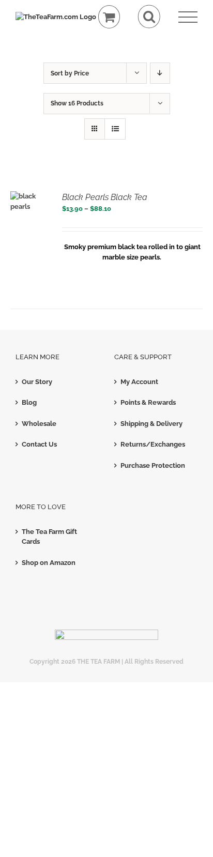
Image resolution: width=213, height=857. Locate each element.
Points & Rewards (148, 402)
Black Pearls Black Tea (104, 197)
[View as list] (115, 129)
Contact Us (39, 444)
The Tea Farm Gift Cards (49, 537)
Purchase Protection (152, 465)
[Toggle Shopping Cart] (109, 16)
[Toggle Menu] (187, 17)
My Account (139, 382)
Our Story (37, 382)
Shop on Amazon (48, 563)
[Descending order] (160, 73)
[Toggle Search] (149, 16)
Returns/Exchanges (152, 444)
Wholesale (39, 423)
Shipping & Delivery (151, 423)
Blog (29, 402)
